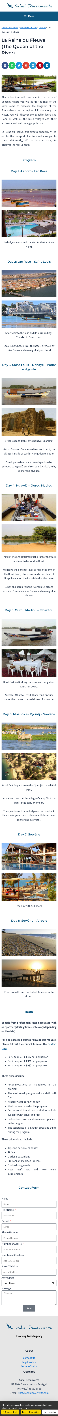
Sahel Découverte (10, 27)
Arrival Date (8, 1277)
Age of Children (10, 1266)
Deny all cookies (30, 1412)
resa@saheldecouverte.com (33, 1393)
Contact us (29, 1358)
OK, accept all (10, 1412)
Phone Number (10, 1232)
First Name (8, 1210)
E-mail (5, 1221)
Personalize (50, 1412)
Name (5, 1198)
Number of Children (13, 1255)
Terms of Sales (29, 1366)
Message (6, 1288)
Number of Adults (12, 1244)
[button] (5, 65)
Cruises (42, 27)
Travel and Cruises (28, 27)
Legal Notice (29, 1362)
